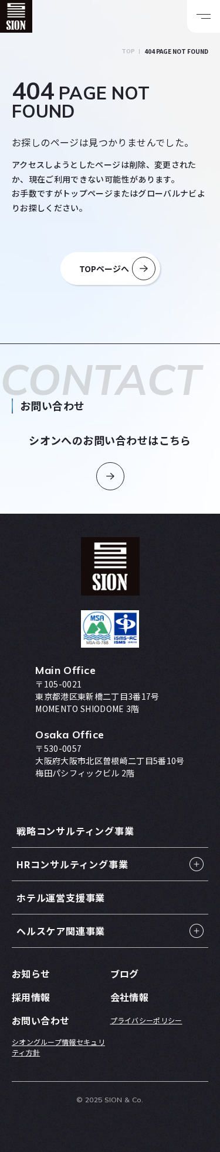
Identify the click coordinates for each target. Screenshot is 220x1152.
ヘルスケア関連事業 (60, 931)
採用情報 (31, 997)
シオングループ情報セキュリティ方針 (58, 1047)
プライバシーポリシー (146, 1020)
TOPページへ (104, 268)
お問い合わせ (40, 1020)
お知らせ (31, 974)
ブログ (124, 974)
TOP (128, 51)
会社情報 (129, 997)
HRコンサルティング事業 (72, 864)
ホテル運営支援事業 (60, 897)
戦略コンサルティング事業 (75, 831)
